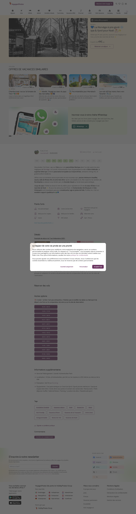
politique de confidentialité (79, 255)
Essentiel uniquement (66, 267)
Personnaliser (83, 267)
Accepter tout (98, 267)
